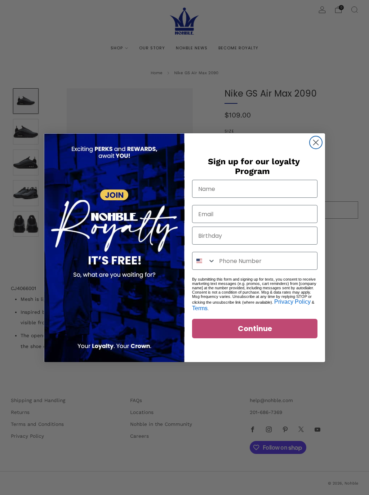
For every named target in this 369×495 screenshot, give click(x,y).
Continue (255, 329)
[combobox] (203, 260)
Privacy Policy (292, 302)
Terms (200, 308)
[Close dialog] (316, 142)
